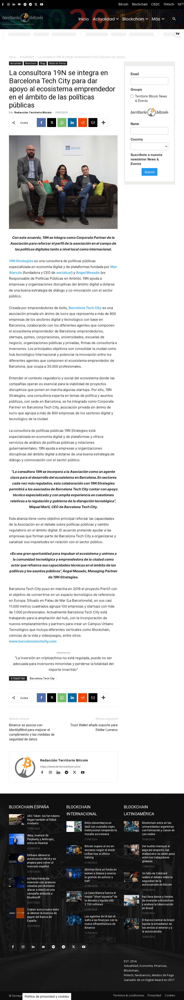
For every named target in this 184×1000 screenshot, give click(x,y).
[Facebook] (3, 4)
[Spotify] (25, 4)
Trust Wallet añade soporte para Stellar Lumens (94, 727)
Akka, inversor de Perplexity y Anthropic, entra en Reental (40, 839)
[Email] (92, 122)
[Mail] (19, 4)
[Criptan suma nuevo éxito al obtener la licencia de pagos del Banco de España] (16, 913)
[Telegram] (30, 4)
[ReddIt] (82, 122)
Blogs (42, 63)
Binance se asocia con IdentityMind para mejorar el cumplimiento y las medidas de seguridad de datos (32, 732)
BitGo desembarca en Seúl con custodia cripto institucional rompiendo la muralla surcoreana (101, 828)
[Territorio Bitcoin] (22, 19)
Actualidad (27, 57)
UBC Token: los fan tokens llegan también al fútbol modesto (43, 819)
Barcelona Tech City (42, 678)
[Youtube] (41, 4)
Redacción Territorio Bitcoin (33, 112)
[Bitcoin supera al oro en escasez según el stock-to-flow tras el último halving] (74, 849)
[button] (174, 19)
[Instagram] (8, 4)
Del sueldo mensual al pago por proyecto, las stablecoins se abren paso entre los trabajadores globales (158, 854)
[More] (103, 122)
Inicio (12, 57)
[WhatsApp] (61, 122)
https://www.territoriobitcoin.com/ (60, 766)
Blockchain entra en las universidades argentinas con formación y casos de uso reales (158, 828)
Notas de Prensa (57, 63)
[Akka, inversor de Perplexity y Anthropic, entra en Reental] (16, 839)
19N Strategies (21, 261)
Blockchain (30, 63)
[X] (36, 4)
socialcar (63, 272)
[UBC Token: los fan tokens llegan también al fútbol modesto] (16, 819)
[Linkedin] (14, 4)
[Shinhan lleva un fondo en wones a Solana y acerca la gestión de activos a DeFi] (74, 873)
